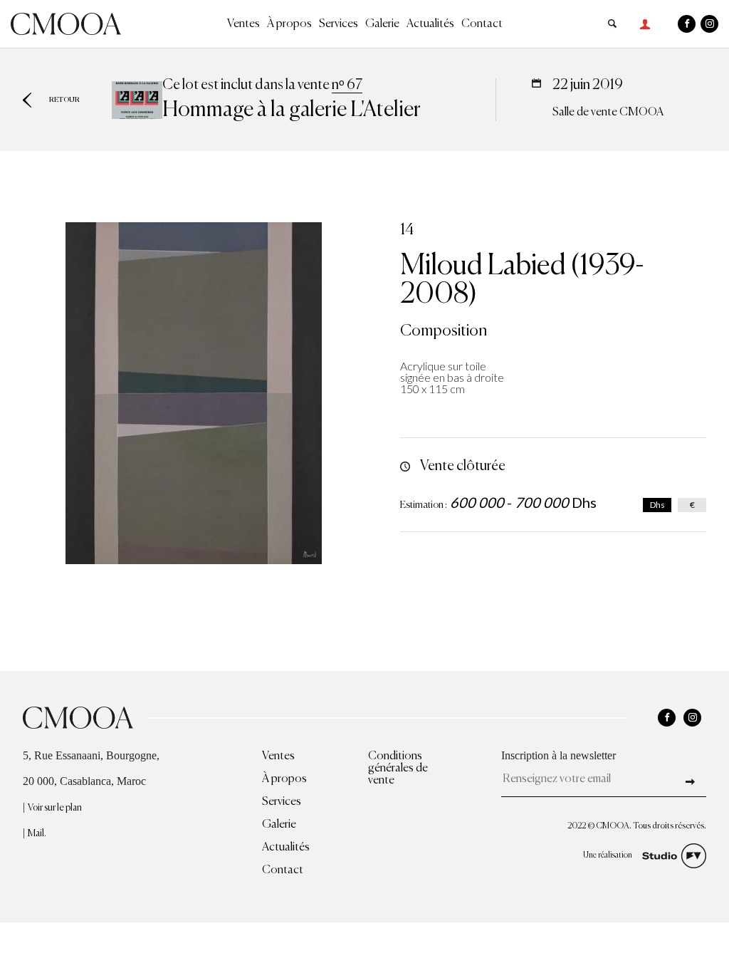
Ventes (243, 24)
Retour (64, 99)
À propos (289, 24)
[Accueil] (66, 22)
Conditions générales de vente (398, 768)
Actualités (430, 24)
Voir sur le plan (55, 808)
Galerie (382, 24)
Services (338, 24)
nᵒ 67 (347, 85)
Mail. (37, 833)
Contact (482, 24)
